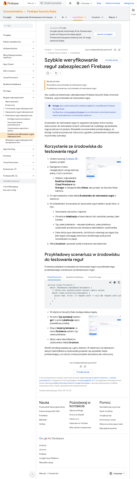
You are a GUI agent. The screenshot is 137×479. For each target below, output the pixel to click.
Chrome (42, 449)
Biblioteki (43, 420)
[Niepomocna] (119, 50)
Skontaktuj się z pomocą (110, 407)
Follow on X (74, 419)
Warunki (42, 473)
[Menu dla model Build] (86, 17)
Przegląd (7, 17)
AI (63, 17)
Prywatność (53, 473)
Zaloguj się (129, 3)
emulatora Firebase (76, 112)
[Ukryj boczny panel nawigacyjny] (32, 474)
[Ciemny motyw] (115, 282)
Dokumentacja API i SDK (49, 411)
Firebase (48, 50)
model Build (78, 17)
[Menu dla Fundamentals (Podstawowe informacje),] (56, 17)
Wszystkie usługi (46, 462)
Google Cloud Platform (49, 458)
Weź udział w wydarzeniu (80, 427)
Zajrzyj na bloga (76, 410)
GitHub (42, 424)
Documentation (13, 11)
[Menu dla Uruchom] (103, 17)
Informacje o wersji (108, 420)
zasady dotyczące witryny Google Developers (71, 383)
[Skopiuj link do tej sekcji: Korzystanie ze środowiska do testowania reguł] (80, 151)
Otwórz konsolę (112, 3)
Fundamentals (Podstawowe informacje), (34, 17)
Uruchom (96, 17)
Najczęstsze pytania (108, 428)
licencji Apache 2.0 (87, 380)
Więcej (31, 3)
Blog (99, 3)
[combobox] (52, 3)
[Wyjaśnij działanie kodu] (110, 282)
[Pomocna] (115, 50)
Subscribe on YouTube (78, 423)
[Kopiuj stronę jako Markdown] (56, 73)
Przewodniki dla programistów (52, 407)
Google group (105, 415)
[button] (16, 42)
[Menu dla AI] (67, 17)
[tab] (54, 277)
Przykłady (43, 415)
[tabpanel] (83, 294)
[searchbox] (18, 26)
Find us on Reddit (76, 414)
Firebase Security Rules (41, 11)
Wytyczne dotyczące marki (111, 424)
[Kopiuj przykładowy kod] (119, 282)
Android (42, 445)
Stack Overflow (106, 411)
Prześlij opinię (111, 60)
